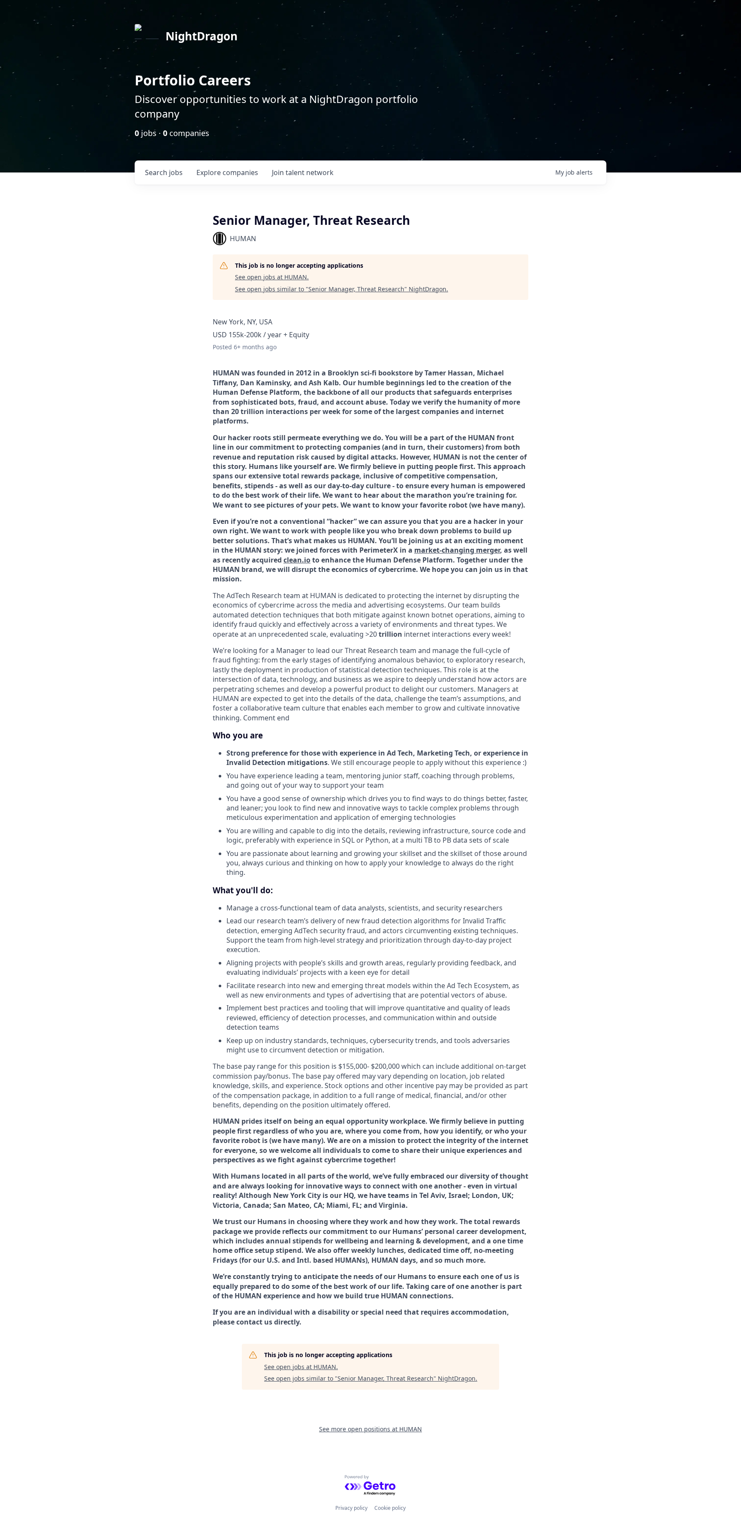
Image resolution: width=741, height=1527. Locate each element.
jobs (164, 172)
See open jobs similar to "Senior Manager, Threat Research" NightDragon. (341, 289)
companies (227, 172)
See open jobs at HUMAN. (272, 277)
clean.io (296, 560)
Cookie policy (390, 1508)
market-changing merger (457, 550)
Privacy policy (351, 1508)
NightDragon (202, 36)
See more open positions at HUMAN (370, 1429)
